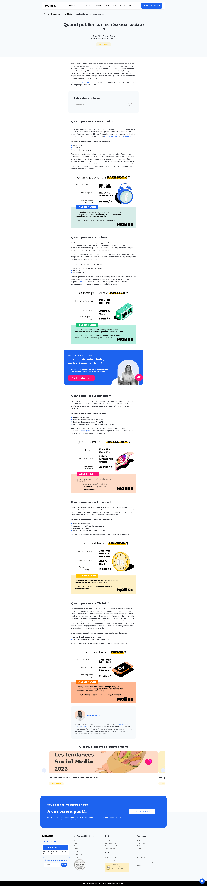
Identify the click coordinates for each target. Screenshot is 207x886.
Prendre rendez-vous (80, 378)
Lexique (139, 848)
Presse (139, 865)
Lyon (75, 840)
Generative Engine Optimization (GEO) (117, 860)
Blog (138, 840)
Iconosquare (85, 431)
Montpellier (77, 857)
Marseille (76, 851)
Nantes (76, 848)
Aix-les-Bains (78, 854)
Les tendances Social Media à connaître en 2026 (73, 778)
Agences (84, 6)
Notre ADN (140, 860)
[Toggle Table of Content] (128, 105)
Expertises (71, 6)
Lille (75, 846)
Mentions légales (118, 883)
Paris (75, 843)
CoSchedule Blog (127, 137)
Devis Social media (111, 848)
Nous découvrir (125, 6)
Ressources (109, 6)
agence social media (83, 82)
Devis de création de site (112, 846)
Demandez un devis (141, 811)
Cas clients (97, 6)
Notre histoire (141, 857)
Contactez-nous (151, 6)
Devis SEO (108, 840)
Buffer (79, 282)
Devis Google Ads (110, 843)
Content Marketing (111, 857)
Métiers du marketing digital (145, 863)
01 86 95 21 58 (54, 847)
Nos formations (141, 846)
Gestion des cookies (105, 883)
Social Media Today (111, 137)
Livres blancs (141, 843)
